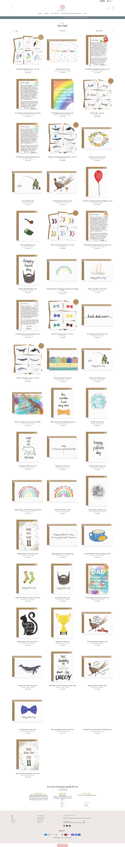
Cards (46, 13)
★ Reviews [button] (62, 845)
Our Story (13, 819)
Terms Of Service (41, 817)
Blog (12, 815)
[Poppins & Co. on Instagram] (64, 826)
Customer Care (40, 815)
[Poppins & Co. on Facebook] (67, 826)
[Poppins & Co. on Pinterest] (70, 826)
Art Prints (55, 13)
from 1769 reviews (62, 790)
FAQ (12, 817)
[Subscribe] (84, 821)
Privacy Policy (40, 819)
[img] (62, 788)
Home (40, 13)
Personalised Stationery (71, 13)
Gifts (85, 13)
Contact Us (39, 822)
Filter (16, 31)
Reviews (13, 822)
